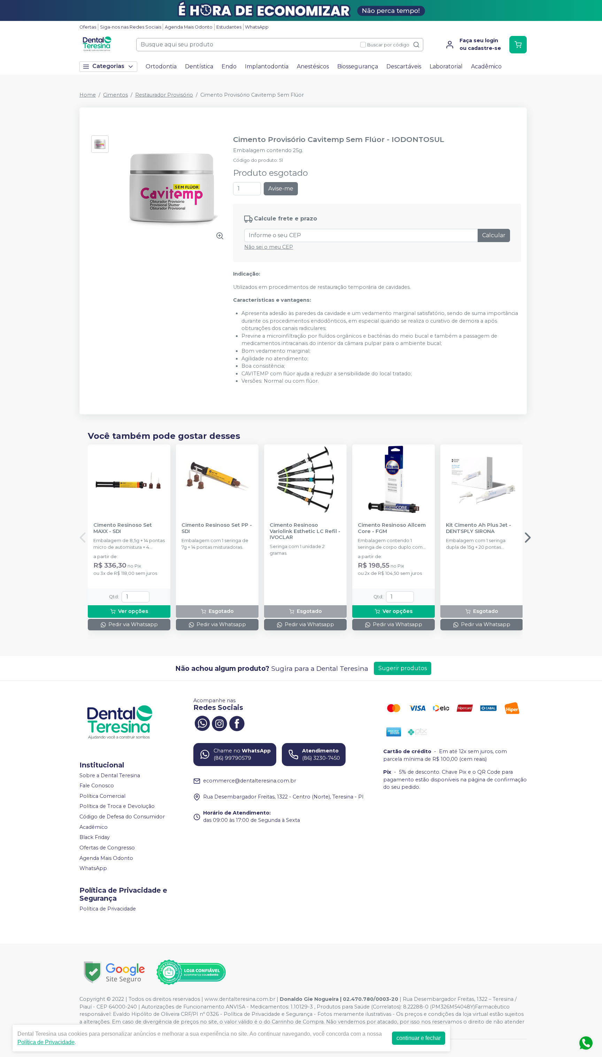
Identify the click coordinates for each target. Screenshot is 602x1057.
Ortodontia (161, 66)
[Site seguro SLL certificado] (114, 972)
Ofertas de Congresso (107, 848)
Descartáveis (403, 66)
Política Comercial (102, 796)
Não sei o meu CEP (268, 247)
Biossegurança (357, 66)
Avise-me (280, 188)
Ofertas (87, 27)
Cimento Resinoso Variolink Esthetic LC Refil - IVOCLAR (305, 531)
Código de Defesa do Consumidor (122, 817)
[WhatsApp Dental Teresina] (202, 723)
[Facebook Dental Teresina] (237, 723)
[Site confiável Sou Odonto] (191, 972)
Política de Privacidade (107, 909)
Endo (229, 66)
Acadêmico (486, 66)
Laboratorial (446, 66)
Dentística (199, 66)
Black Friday (94, 837)
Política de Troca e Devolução (117, 806)
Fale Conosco (96, 785)
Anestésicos (313, 66)
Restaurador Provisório (164, 95)
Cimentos (115, 95)
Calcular (493, 235)
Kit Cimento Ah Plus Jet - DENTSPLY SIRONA (478, 528)
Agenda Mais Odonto (189, 27)
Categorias (108, 66)
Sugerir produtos (402, 668)
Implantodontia (266, 66)
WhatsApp (257, 27)
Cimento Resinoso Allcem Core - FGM (392, 528)
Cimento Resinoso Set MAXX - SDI (122, 528)
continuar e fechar (418, 1038)
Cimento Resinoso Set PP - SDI (217, 528)
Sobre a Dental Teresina (109, 775)
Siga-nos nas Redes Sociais (130, 27)
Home (87, 95)
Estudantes (228, 27)
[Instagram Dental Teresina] (219, 723)
